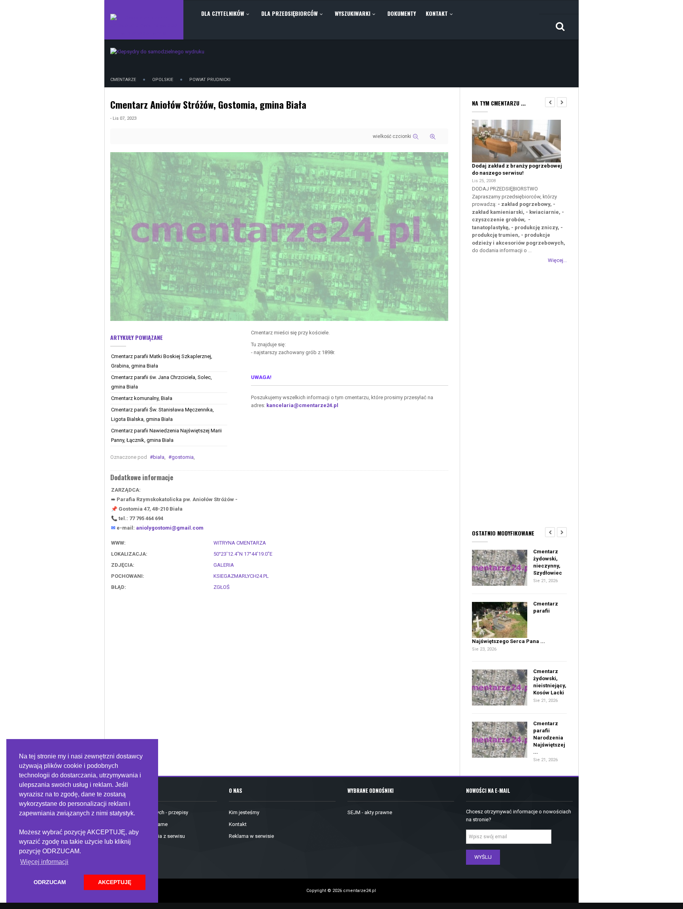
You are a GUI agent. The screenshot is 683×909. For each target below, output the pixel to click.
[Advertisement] (519, 394)
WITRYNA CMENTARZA (239, 543)
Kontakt (238, 824)
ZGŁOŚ (221, 587)
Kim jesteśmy (244, 812)
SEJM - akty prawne (369, 812)
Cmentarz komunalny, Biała (141, 398)
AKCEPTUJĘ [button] (114, 882)
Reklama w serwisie (251, 836)
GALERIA (223, 565)
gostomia (183, 457)
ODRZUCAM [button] (50, 882)
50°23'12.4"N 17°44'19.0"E (242, 554)
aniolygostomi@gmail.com (170, 528)
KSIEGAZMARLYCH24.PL (241, 576)
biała (158, 457)
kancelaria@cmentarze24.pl (302, 405)
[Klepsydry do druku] (157, 51)
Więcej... (557, 260)
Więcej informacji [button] (44, 861)
